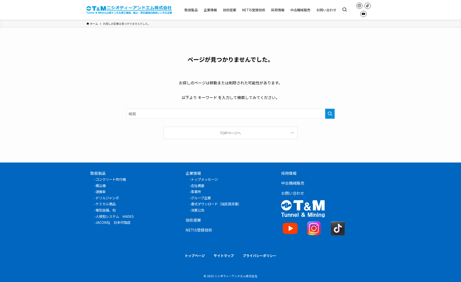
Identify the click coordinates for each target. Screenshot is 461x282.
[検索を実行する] (330, 114)
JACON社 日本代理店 (113, 222)
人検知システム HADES (115, 216)
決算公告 (197, 210)
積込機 (101, 185)
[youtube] (363, 14)
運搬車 (101, 191)
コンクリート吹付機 (111, 179)
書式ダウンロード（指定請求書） (216, 203)
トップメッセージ (204, 179)
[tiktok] (367, 6)
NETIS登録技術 (199, 230)
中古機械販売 (292, 183)
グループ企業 (201, 197)
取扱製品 (98, 173)
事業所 (196, 191)
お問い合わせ (292, 193)
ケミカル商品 (106, 203)
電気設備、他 (106, 210)
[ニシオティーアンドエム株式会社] (129, 10)
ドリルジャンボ (107, 197)
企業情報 (193, 173)
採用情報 (289, 173)
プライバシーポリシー (259, 255)
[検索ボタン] (344, 10)
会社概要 (197, 185)
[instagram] (359, 6)
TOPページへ (230, 132)
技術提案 (193, 220)
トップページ (195, 255)
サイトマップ (224, 255)
